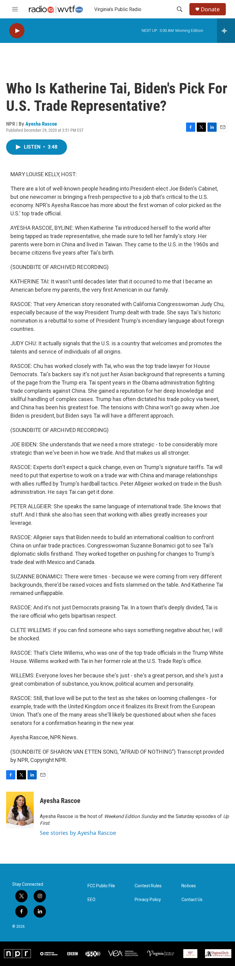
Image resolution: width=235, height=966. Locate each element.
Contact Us (192, 899)
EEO (91, 899)
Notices (188, 886)
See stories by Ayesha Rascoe (78, 832)
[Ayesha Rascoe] (20, 810)
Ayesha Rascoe (41, 124)
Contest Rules (148, 886)
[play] (17, 30)
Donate (210, 9)
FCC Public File (101, 886)
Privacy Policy (148, 899)
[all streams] (226, 30)
